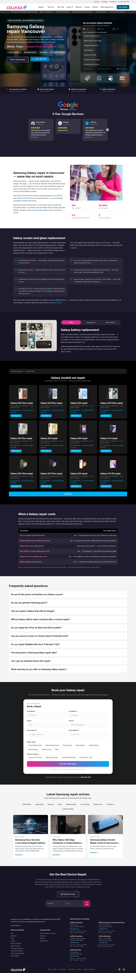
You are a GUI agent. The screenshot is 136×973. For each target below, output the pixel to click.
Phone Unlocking (16, 943)
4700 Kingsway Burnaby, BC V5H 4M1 (76, 953)
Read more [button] (35, 137)
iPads (12, 938)
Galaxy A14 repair (109, 438)
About (54, 969)
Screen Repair (85, 804)
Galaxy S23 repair (79, 473)
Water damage (88, 50)
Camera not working (90, 55)
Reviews (95, 7)
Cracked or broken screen (92, 36)
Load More (68, 494)
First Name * (31, 711)
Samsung (51, 804)
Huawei (42, 938)
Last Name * (73, 711)
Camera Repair (80, 745)
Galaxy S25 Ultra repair (21, 403)
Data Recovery (98, 804)
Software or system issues (92, 59)
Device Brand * (32, 730)
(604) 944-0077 (74, 942)
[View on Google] (33, 123)
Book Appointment (106, 7)
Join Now (86, 903)
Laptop (13, 941)
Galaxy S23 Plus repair (51, 473)
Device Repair (15, 956)
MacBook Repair (71, 804)
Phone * (71, 721)
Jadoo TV (69, 7)
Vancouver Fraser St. (35, 757)
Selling (79, 969)
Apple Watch (39, 804)
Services (51, 7)
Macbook (14, 936)
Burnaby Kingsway (52, 757)
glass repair (57, 303)
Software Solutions (17, 948)
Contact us (14, 919)
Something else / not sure (91, 64)
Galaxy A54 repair (79, 438)
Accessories (62, 969)
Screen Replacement (35, 745)
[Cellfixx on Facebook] (119, 969)
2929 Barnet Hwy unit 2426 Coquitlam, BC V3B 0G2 (77, 939)
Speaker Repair (94, 745)
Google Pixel (44, 941)
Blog (49, 969)
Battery (71, 322)
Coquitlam (105, 1)
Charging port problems (91, 45)
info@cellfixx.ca (16, 925)
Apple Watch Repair (17, 951)
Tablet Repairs (26, 804)
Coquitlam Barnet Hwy (68, 757)
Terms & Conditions (89, 969)
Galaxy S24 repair (49, 438)
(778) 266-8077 (102, 929)
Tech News (110, 804)
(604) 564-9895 (74, 956)
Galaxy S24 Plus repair (21, 438)
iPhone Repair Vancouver (48, 933)
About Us (79, 7)
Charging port (90, 322)
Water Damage (33, 749)
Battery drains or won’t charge (93, 40)
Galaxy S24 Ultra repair (111, 403)
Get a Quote (123, 7)
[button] (28, 129)
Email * (29, 721)
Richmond (113, 1)
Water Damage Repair (17, 953)
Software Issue (46, 749)
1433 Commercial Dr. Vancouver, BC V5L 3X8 (105, 925)
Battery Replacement (52, 745)
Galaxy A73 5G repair (110, 473)
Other (57, 749)
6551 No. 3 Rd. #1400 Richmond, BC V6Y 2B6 (105, 939)
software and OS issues (38, 208)
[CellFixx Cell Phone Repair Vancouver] (17, 7)
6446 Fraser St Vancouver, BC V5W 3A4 (77, 925)
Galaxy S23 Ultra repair (21, 473)
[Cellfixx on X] (123, 969)
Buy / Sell (61, 7)
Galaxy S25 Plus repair (51, 403)
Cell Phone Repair (68, 809)
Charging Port (67, 745)
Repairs (41, 7)
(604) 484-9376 (124, 1)
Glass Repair (71, 969)
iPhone (60, 804)
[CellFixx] (18, 969)
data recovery (33, 210)
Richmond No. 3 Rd (86, 757)
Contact (87, 7)
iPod (12, 933)
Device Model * (74, 730)
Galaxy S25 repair (79, 403)
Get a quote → (16, 415)
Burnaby (96, 1)
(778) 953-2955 (102, 942)
